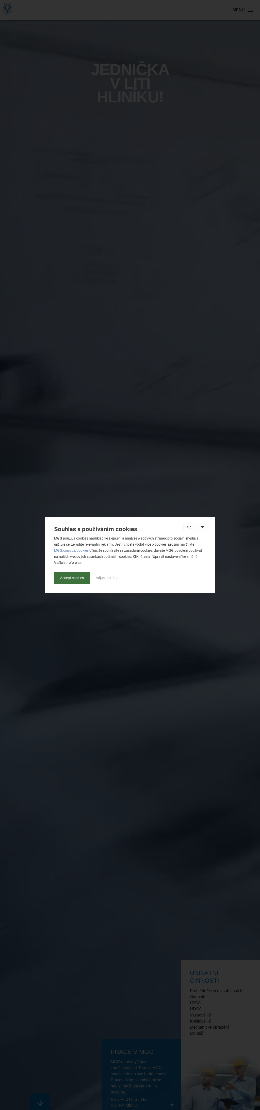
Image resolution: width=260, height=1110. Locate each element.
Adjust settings (107, 578)
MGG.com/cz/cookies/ (72, 550)
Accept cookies (72, 578)
